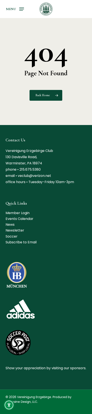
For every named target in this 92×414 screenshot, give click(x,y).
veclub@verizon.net (34, 175)
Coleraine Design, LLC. (22, 402)
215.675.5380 (30, 169)
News (10, 224)
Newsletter (15, 230)
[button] (15, 8)
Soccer (12, 236)
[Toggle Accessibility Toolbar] (9, 405)
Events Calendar (19, 219)
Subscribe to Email (21, 242)
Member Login (18, 213)
